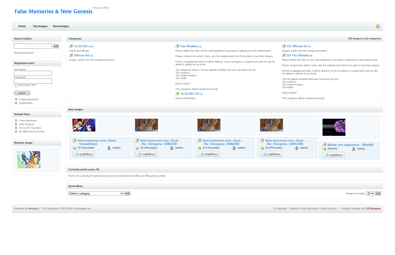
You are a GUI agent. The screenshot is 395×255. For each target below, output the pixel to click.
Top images (40, 26)
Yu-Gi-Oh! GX (189, 93)
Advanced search (24, 52)
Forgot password (28, 99)
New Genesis (26, 124)
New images (61, 26)
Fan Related (188, 46)
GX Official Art (297, 46)
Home (22, 26)
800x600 (332, 148)
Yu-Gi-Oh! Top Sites (30, 127)
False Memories (28, 120)
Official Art (81, 55)
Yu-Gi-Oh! (81, 46)
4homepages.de (82, 208)
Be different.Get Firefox (32, 131)
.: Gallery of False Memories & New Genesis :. (313, 208)
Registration (25, 103)
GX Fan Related (298, 55)
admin (116, 147)
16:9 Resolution (86, 147)
